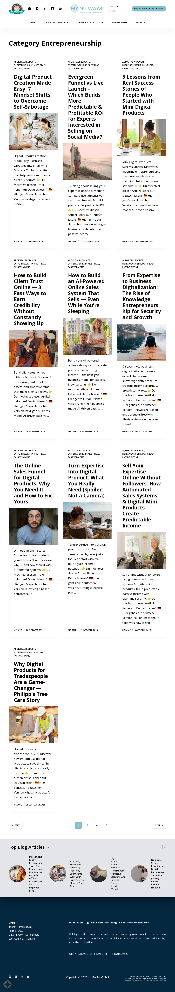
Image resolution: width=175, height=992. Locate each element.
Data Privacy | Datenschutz (24, 934)
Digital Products (26, 61)
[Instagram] (29, 8)
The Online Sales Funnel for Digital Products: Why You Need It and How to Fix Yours (33, 483)
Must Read (39, 65)
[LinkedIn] (52, 8)
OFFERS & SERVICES (55, 22)
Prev (17, 825)
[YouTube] (37, 8)
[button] (7, 984)
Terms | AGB (16, 930)
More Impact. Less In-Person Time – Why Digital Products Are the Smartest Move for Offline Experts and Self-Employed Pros (36, 873)
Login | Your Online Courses (149, 8)
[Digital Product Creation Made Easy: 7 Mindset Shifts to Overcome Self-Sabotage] (33, 131)
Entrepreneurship (23, 65)
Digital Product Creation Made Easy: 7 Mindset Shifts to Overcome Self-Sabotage (33, 91)
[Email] (60, 8)
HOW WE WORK (119, 22)
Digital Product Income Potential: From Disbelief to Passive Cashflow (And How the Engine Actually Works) (118, 874)
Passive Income (22, 68)
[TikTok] (45, 8)
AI (15, 61)
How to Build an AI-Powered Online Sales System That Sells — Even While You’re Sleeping (86, 293)
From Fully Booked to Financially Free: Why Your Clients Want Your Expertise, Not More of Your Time (77, 874)
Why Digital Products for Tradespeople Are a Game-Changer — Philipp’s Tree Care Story (31, 682)
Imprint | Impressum (20, 926)
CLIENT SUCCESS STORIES (90, 22)
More (139, 22)
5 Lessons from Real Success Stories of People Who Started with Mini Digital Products (141, 94)
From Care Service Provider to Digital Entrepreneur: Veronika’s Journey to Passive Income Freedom (158, 873)
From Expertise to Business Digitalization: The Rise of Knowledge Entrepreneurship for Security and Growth (141, 296)
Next (157, 825)
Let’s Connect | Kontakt (22, 938)
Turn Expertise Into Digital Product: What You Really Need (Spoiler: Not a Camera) (86, 480)
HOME (33, 22)
